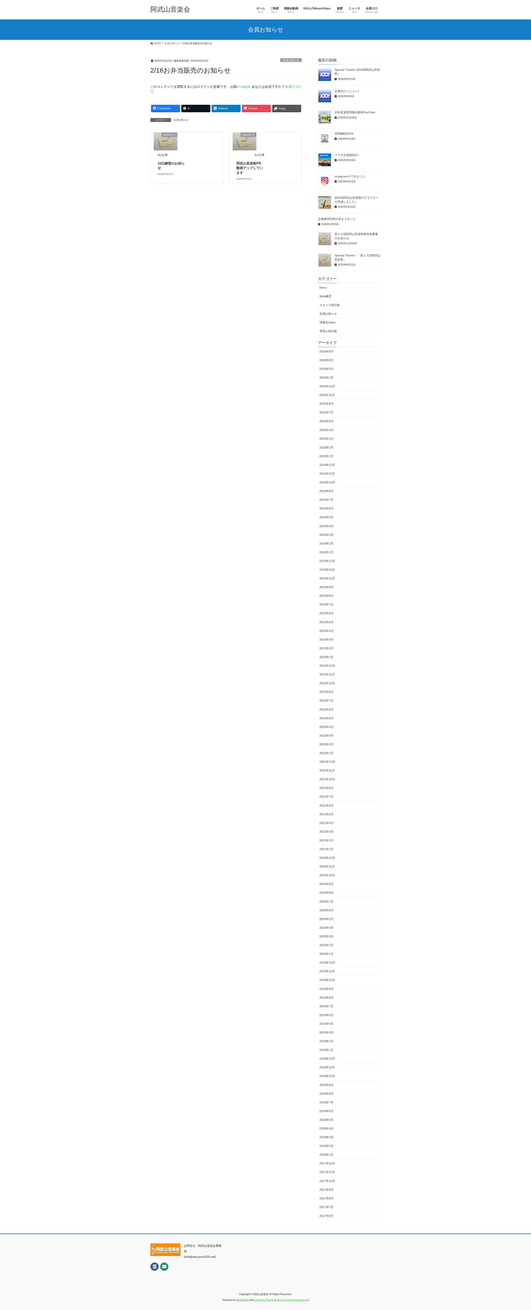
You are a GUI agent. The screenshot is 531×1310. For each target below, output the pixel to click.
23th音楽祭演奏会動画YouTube (355, 112)
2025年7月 (326, 412)
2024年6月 (326, 508)
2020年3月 (326, 936)
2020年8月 (326, 892)
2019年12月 (327, 962)
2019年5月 (326, 1023)
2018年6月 (326, 1111)
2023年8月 (326, 595)
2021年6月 (326, 805)
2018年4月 (326, 1128)
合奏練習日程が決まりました (337, 219)
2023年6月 (326, 613)
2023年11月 (327, 569)
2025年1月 (326, 456)
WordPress (242, 1300)
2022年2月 (326, 744)
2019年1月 (326, 1050)
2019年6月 (326, 1015)
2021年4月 (326, 823)
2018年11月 (327, 1067)
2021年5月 (326, 814)
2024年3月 (326, 534)
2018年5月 (326, 1119)
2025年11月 (327, 395)
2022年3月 (326, 735)
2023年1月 (326, 657)
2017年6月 (326, 1215)
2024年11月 (327, 473)
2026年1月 (326, 377)
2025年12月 (327, 386)
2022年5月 (326, 718)
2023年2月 (326, 648)
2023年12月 (327, 561)
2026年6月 (326, 360)
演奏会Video (327, 322)
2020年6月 (326, 910)
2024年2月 (326, 543)
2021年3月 (326, 831)
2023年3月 (326, 639)
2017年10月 (327, 1181)
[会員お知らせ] (165, 141)
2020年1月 (326, 953)
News (323, 287)
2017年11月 (327, 1172)
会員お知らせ (291, 60)
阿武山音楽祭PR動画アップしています (249, 168)
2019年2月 (326, 1041)
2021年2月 (326, 840)
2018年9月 (326, 1085)
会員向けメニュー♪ (347, 91)
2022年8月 (326, 691)
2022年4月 (326, 727)
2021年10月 (327, 779)
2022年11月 (327, 674)
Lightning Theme (264, 1300)
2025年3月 (326, 438)
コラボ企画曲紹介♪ (347, 155)
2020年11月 (327, 866)
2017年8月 (326, 1198)
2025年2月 (326, 447)
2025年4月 (326, 430)
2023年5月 (326, 622)
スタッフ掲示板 (329, 305)
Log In (245, 86)
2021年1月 (326, 849)
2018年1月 (326, 1154)
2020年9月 (326, 884)
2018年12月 (327, 1058)
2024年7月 (326, 499)
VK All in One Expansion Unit (292, 1300)
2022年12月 (327, 665)
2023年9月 (326, 587)
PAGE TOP (515, 1267)
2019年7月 (326, 1006)
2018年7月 (326, 1102)
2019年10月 (327, 980)
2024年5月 (326, 517)
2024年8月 (326, 491)
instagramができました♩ (351, 176)
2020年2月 (326, 945)
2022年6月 (326, 709)
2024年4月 (326, 526)
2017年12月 (327, 1163)
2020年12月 (327, 857)
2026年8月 (326, 351)
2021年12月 (327, 761)
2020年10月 (327, 875)
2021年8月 (326, 788)
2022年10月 (327, 683)
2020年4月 (326, 927)
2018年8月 (326, 1093)
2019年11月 (327, 971)
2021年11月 (327, 770)
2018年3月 (326, 1137)
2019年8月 (326, 997)
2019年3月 (326, 1032)
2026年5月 (326, 368)
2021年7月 (326, 796)
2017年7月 (326, 1207)
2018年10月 (327, 1076)
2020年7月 (326, 901)
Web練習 (325, 296)
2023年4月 (326, 630)
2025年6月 (326, 421)
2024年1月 (326, 552)
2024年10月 (327, 482)
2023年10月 (327, 578)
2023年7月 (326, 604)
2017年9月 (326, 1189)
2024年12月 (327, 465)
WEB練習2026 (344, 133)
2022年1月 (326, 753)
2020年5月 (326, 919)
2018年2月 (326, 1146)
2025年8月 (326, 403)
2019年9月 (326, 989)
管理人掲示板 (328, 331)
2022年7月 (326, 700)
